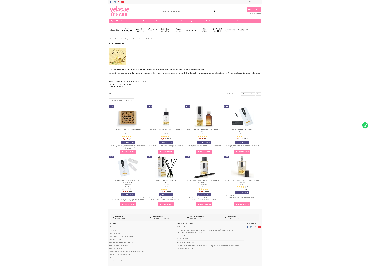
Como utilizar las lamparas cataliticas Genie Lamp (127, 251)
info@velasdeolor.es (187, 242)
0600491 (204, 133)
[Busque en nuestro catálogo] (214, 11)
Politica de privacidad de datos (120, 255)
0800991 (242, 184)
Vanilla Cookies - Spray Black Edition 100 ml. (242, 180)
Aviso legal (114, 230)
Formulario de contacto (118, 258)
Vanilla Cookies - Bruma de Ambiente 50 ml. (204, 130)
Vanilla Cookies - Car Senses (242, 130)
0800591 (204, 186)
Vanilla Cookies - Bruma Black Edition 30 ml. (166, 130)
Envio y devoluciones (117, 227)
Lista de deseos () (256, 2)
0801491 (127, 186)
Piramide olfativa (116, 248)
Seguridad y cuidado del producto (121, 236)
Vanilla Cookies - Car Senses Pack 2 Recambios (128, 181)
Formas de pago (115, 233)
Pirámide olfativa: (115, 77)
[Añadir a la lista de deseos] (144, 108)
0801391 (242, 133)
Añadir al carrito (128, 152)
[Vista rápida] (144, 111)
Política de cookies (116, 239)
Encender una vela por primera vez (122, 242)
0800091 (166, 186)
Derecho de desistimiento (120, 261)
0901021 (127, 133)
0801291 (166, 133)
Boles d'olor (127, 132)
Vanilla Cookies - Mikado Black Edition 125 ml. (165, 181)
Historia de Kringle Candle (119, 245)
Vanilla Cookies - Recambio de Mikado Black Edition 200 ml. (204, 181)
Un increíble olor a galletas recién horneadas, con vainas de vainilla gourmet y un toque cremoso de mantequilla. (166, 146)
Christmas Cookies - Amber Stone (128, 130)
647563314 (184, 239)
